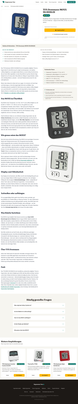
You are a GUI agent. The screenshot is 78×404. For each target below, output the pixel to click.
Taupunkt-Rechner (55, 388)
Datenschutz (38, 391)
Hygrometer (6, 6)
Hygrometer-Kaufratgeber (7, 288)
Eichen (65, 2)
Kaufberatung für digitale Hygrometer (10, 286)
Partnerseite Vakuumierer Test (48, 391)
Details (7, 375)
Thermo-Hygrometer (53, 2)
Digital (46, 2)
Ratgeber (37, 2)
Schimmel (12, 283)
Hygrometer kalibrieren (26, 160)
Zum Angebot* (19, 375)
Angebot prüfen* (61, 30)
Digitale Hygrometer (26, 388)
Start (2, 6)
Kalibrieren (60, 2)
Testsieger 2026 (71, 2)
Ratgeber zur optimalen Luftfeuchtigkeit (14, 93)
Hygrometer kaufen (17, 388)
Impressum (32, 391)
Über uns (26, 391)
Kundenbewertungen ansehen (61, 34)
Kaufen (42, 2)
